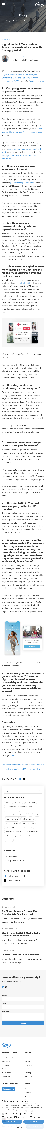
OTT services (10, 827)
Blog (26, 1089)
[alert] (23, 1114)
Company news (11, 856)
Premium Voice (35, 132)
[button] (23, 1127)
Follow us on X (13, 881)
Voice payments (25, 836)
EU (30, 815)
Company (28, 1092)
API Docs (28, 1096)
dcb (23, 811)
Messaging (28, 1076)
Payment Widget (7, 1065)
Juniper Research (36, 81)
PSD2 (23, 769)
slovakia (18, 831)
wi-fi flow (9, 840)
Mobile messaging (28, 819)
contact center (30, 802)
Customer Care (30, 1058)
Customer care (11, 806)
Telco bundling (34, 769)
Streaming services (32, 831)
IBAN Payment (7, 1073)
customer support (12, 811)
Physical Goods (7, 1076)
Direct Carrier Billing (9, 1058)
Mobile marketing (12, 819)
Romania (9, 831)
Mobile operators (36, 765)
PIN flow (22, 827)
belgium (8, 802)
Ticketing (28, 1073)
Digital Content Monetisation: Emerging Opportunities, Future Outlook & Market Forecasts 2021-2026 (19, 78)
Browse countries (9, 1089)
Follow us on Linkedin (16, 876)
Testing (27, 1061)
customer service (26, 806)
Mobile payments (11, 769)
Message (5, 1011)
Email (4, 1003)
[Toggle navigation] (3, 4)
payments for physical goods (22, 183)
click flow (18, 802)
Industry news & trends (14, 860)
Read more (21, 1110)
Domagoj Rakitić (18, 57)
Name (4, 995)
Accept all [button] (12, 1122)
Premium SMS (21, 132)
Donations (28, 1065)
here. (12, 755)
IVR (37, 815)
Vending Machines (31, 1069)
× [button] (44, 1099)
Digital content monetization (14, 765)
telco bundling (25, 283)
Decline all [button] (34, 1122)
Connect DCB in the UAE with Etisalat (20, 955)
